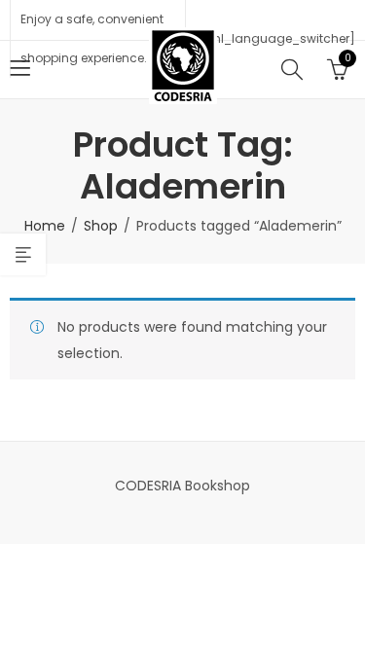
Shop (101, 225)
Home (44, 225)
